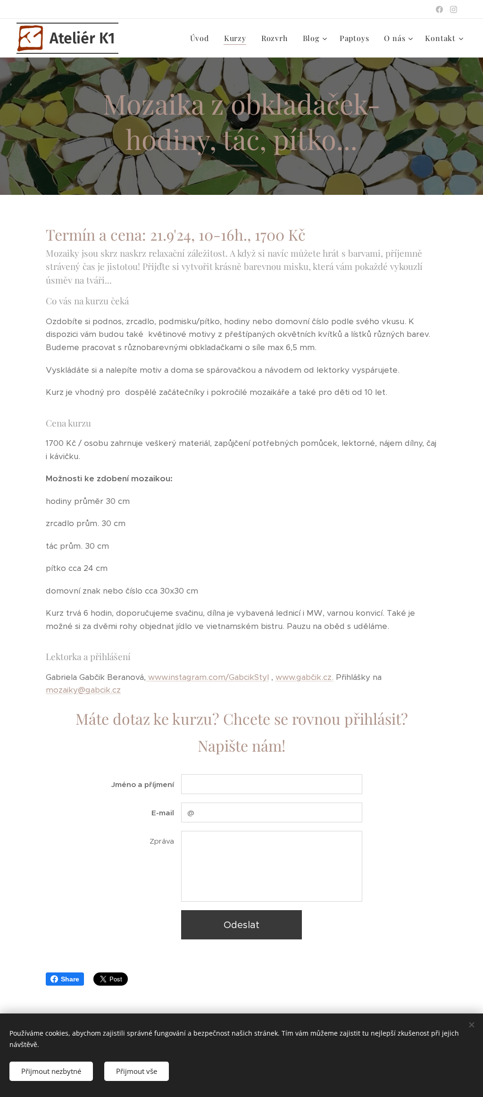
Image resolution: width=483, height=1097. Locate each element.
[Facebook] (439, 9)
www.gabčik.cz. (304, 677)
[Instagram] (453, 9)
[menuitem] (202, 38)
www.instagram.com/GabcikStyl (207, 677)
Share (70, 979)
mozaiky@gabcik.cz (83, 690)
